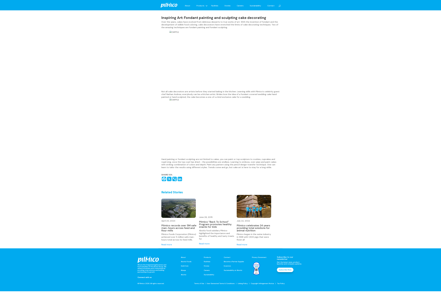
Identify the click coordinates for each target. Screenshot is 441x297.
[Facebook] (164, 179)
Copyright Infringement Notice (262, 283)
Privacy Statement (259, 257)
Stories (227, 5)
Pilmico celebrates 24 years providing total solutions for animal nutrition (253, 228)
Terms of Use (199, 283)
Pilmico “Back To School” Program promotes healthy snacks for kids (215, 224)
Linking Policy (243, 283)
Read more (166, 244)
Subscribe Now (285, 270)
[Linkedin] (179, 179)
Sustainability (255, 5)
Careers (240, 5)
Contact (270, 5)
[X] (169, 179)
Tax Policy (281, 283)
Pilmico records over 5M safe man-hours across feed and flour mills (178, 228)
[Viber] (174, 179)
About (187, 5)
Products (200, 5)
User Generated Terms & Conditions (221, 283)
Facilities (214, 5)
